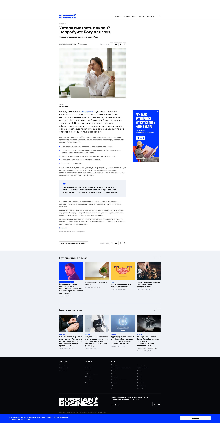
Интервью (150, 16)
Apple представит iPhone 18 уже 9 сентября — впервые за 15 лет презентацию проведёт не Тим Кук (122, 340)
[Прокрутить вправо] (159, 258)
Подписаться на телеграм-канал (73, 243)
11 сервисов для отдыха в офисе (96, 283)
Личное (139, 374)
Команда (62, 365)
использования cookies (44, 417)
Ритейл (139, 377)
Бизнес (113, 374)
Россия (139, 380)
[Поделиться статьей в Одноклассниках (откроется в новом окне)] (120, 44)
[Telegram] (154, 404)
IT (111, 389)
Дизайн (113, 383)
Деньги (139, 371)
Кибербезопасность (118, 380)
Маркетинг (141, 365)
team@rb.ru (115, 405)
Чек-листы (89, 380)
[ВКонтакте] (159, 404)
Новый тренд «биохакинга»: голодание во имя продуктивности (148, 284)
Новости (118, 16)
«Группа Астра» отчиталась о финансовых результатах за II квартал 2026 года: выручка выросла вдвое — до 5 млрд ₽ (97, 341)
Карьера (114, 377)
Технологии (141, 386)
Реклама (114, 365)
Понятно (195, 418)
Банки (113, 371)
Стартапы (140, 383)
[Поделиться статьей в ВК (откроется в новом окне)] (116, 44)
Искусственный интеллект (121, 368)
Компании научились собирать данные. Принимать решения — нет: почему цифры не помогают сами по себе (71, 288)
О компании (63, 368)
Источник (63, 228)
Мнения (134, 16)
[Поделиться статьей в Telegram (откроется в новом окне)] (111, 44)
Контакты (63, 371)
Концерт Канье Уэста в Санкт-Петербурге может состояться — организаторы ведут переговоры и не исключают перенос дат (148, 342)
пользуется (87, 112)
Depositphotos (80, 231)
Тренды (140, 389)
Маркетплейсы (142, 368)
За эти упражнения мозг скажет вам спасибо (121, 285)
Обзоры (142, 16)
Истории (126, 16)
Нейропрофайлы (91, 374)
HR (112, 386)
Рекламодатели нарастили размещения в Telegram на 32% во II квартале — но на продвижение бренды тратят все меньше (70, 341)
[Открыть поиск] (160, 16)
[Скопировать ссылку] (124, 44)
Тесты (87, 383)
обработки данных (61, 417)
